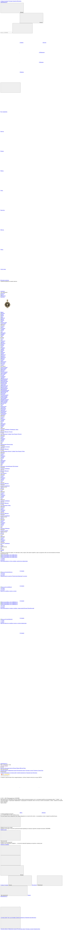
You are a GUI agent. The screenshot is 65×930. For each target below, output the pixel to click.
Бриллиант (5, 434)
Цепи (24, 768)
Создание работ (13, 772)
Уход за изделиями (12, 917)
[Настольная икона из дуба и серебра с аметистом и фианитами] (32, 554)
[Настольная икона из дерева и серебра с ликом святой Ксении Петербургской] (32, 602)
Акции (39, 770)
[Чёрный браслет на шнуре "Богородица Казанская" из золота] (32, 572)
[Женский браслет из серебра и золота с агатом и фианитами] (32, 619)
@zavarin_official (4, 765)
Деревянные (12, 429)
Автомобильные (9, 466)
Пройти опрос (4, 829)
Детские (10, 431)
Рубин (23, 451)
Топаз (12, 434)
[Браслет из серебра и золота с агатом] (32, 587)
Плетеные (3, 528)
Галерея (6, 1)
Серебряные (7, 429)
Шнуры (21, 768)
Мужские (3, 431)
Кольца (14, 768)
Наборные (7, 528)
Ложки (2, 545)
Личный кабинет (4, 770)
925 (3, 488)
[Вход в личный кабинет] (10, 81)
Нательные (3, 466)
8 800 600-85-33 (4, 2)
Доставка (10, 1)
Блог (42, 770)
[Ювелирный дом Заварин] (10, 22)
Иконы (18, 768)
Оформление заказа (12, 770)
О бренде (3, 1)
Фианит (16, 434)
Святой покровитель (21, 772)
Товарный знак (29, 772)
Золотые (2, 429)
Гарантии (15, 1)
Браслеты (3, 768)
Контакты (19, 1)
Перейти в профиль (5, 844)
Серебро (6, 530)
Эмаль (16, 429)
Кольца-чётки (10, 444)
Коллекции (7, 772)
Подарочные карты (21, 770)
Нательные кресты (9, 768)
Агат (2, 434)
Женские (7, 431)
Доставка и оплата (29, 770)
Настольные (15, 466)
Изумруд (20, 434)
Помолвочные (4, 444)
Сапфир (9, 434)
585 (1, 488)
